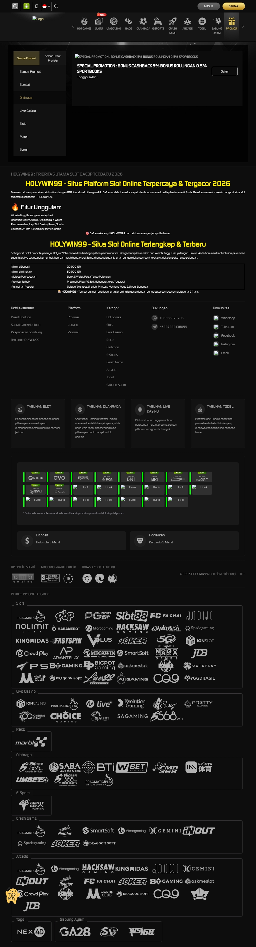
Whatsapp (228, 318)
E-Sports (158, 28)
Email (225, 353)
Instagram (228, 344)
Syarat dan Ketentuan (25, 325)
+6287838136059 (173, 327)
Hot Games (84, 28)
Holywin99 (94, 192)
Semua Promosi (26, 58)
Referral (73, 332)
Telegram (227, 327)
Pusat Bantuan (21, 317)
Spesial (25, 85)
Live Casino (113, 28)
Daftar (233, 6)
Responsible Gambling (26, 332)
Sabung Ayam (217, 31)
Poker (24, 137)
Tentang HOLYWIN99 (25, 340)
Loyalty (73, 325)
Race (128, 28)
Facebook (228, 335)
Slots (99, 28)
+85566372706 (172, 318)
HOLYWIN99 (118, 233)
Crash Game (172, 31)
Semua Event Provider (52, 58)
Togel (202, 28)
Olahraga (143, 28)
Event (24, 150)
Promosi (231, 28)
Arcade (187, 28)
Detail (224, 71)
